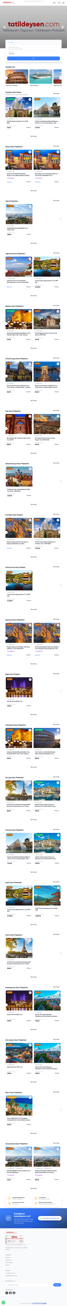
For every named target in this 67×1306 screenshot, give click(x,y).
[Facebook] (10, 1293)
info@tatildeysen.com (11, 1275)
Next (62, 27)
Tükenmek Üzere (11, 1097)
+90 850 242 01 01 (10, 1273)
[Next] (61, 78)
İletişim (7, 1265)
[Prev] (6, 78)
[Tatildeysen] (8, 2)
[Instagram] (6, 1293)
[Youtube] (14, 1293)
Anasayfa (7, 1257)
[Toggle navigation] (63, 3)
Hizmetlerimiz (9, 1262)
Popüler (37, 99)
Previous (4, 27)
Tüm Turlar (56, 93)
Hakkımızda (8, 1260)
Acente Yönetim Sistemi (26, 1303)
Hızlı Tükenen (10, 99)
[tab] (10, 42)
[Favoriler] (30, 99)
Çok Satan (10, 206)
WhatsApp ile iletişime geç (51, 1218)
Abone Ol (57, 1285)
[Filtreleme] (33, 58)
